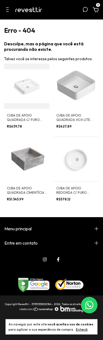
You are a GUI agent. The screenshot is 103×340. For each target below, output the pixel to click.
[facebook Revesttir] (58, 259)
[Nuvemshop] (36, 310)
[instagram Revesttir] (45, 259)
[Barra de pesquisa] (85, 10)
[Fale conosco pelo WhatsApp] (89, 305)
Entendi (82, 329)
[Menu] (8, 10)
